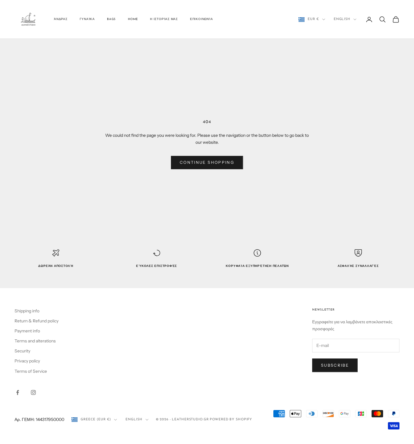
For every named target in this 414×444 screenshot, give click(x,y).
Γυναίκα (87, 19)
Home (133, 19)
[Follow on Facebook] (18, 392)
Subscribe (335, 365)
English (342, 19)
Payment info (27, 331)
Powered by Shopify (231, 419)
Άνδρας (61, 19)
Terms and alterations (35, 341)
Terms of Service (31, 371)
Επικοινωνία (201, 19)
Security (22, 351)
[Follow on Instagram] (33, 392)
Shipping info (27, 311)
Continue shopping (207, 162)
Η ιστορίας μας (164, 19)
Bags (111, 19)
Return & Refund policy (36, 321)
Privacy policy (27, 361)
